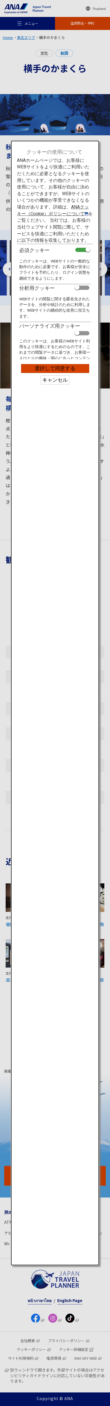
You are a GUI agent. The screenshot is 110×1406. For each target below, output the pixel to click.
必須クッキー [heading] (34, 250)
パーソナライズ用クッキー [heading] (49, 326)
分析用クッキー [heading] (37, 288)
